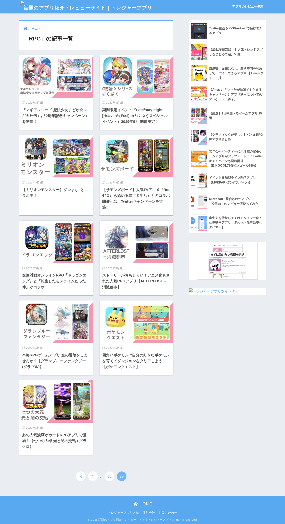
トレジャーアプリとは (123, 512)
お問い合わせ (167, 512)
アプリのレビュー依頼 (248, 6)
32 (109, 476)
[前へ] (81, 476)
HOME (145, 503)
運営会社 (148, 512)
